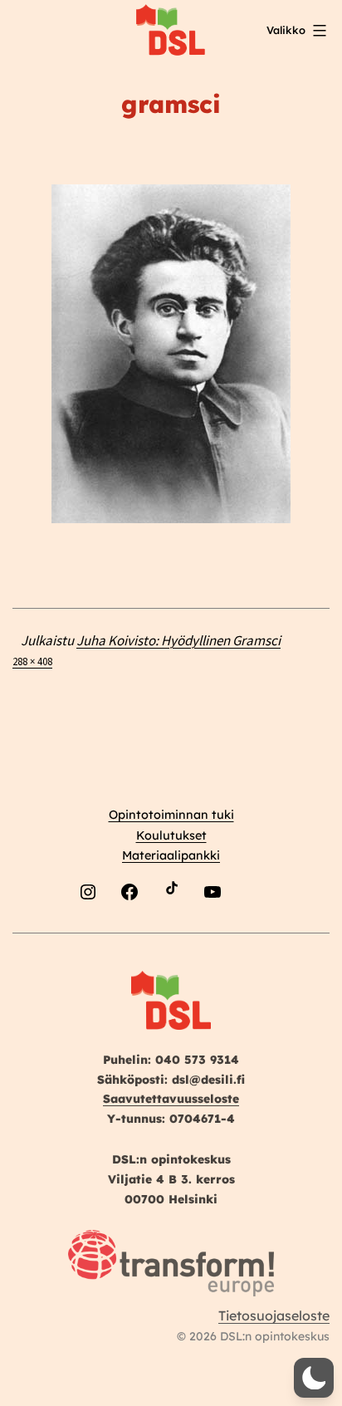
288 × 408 (32, 661)
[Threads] (254, 930)
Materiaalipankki (171, 855)
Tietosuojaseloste (274, 1315)
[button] (314, 1378)
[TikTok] (171, 930)
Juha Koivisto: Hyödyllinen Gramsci (178, 640)
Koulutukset (171, 835)
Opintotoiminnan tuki (171, 814)
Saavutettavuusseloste (171, 1098)
